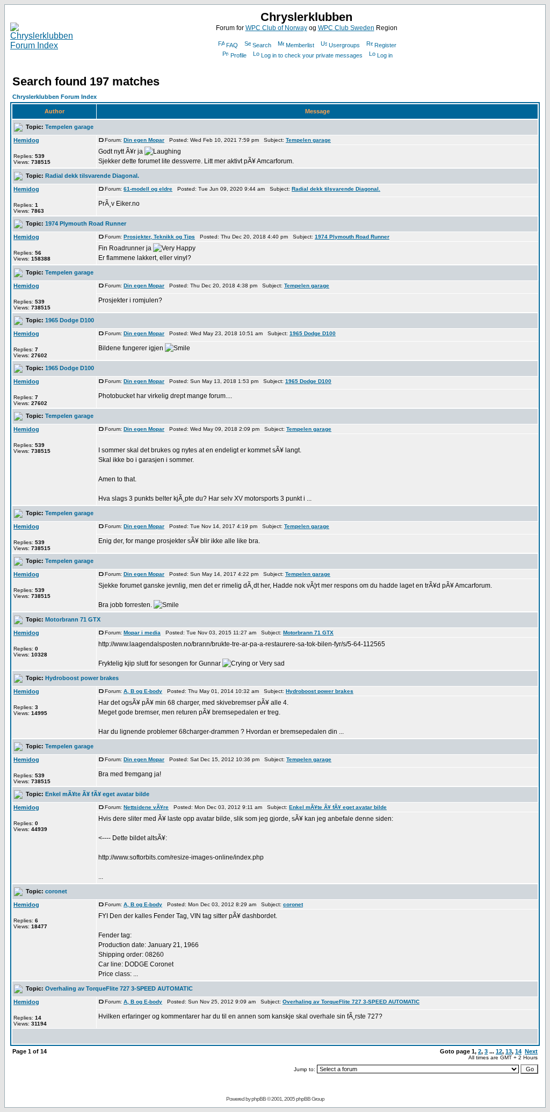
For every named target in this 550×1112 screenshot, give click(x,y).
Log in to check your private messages (312, 55)
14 (518, 1051)
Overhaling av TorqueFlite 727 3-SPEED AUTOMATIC (119, 988)
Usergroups (344, 45)
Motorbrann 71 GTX (72, 619)
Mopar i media (142, 633)
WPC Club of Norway (276, 28)
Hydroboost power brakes (82, 678)
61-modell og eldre (148, 189)
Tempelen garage (69, 127)
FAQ (232, 45)
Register (385, 45)
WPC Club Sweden (346, 28)
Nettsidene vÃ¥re (146, 807)
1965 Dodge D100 (69, 320)
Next (531, 1051)
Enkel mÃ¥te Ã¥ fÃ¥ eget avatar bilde (97, 794)
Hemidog (26, 140)
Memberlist (300, 45)
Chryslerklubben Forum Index (54, 96)
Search (261, 45)
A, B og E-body (143, 691)
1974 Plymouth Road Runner (85, 223)
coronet (56, 891)
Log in (385, 55)
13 (508, 1051)
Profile (238, 55)
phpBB (258, 1099)
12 (499, 1051)
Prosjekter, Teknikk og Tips (159, 237)
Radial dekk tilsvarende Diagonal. (92, 175)
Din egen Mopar (144, 140)
